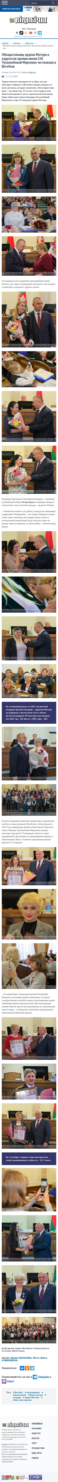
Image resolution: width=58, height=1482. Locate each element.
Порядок (5, 1444)
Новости (16, 43)
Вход (24, 28)
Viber (10, 1381)
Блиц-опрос (37, 1453)
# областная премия (27, 1398)
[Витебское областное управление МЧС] (35, 1479)
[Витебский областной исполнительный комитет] (22, 1479)
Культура (35, 1438)
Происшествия (38, 1448)
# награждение (32, 1392)
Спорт (34, 1443)
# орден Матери (31, 1397)
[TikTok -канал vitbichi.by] (21, 34)
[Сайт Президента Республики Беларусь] (8, 1479)
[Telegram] (32, 1368)
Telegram (43, 1376)
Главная (5, 43)
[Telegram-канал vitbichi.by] (40, 34)
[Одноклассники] (27, 1368)
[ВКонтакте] (22, 1368)
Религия (35, 1458)
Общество (29, 43)
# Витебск (18, 1392)
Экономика (36, 1428)
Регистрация (31, 28)
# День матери (35, 1395)
